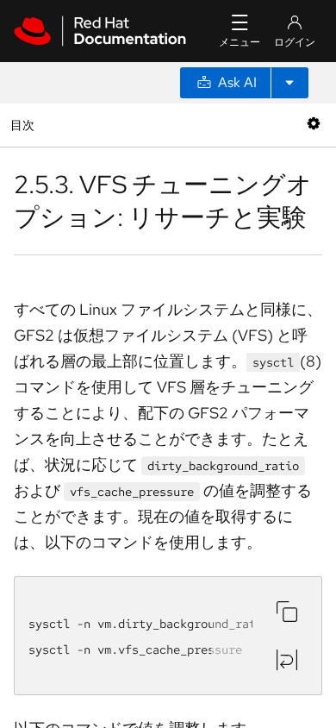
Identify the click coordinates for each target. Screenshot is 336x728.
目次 (24, 124)
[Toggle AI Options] (289, 82)
